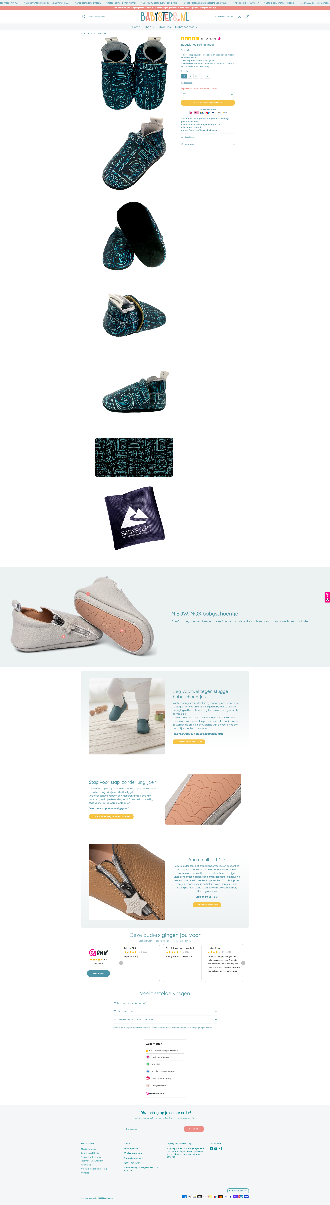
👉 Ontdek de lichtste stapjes (189, 742)
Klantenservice (185, 27)
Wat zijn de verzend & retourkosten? (134, 1019)
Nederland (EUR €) (222, 17)
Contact (85, 1173)
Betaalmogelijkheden (90, 1153)
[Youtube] (215, 1148)
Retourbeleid (87, 1165)
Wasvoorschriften (123, 1011)
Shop (148, 27)
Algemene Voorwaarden (92, 1161)
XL (207, 76)
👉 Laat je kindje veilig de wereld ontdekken (111, 816)
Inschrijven (194, 1129)
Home (136, 27)
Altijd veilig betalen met (208, 109)
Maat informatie (88, 1149)
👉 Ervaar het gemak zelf (207, 904)
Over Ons (165, 27)
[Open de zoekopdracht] (83, 16)
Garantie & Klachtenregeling (94, 1169)
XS (184, 76)
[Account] (239, 16)
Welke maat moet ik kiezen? (129, 1003)
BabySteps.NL (108, 1198)
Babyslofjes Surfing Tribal (97, 33)
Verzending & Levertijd (91, 1157)
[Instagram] (220, 1148)
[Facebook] (211, 1148)
